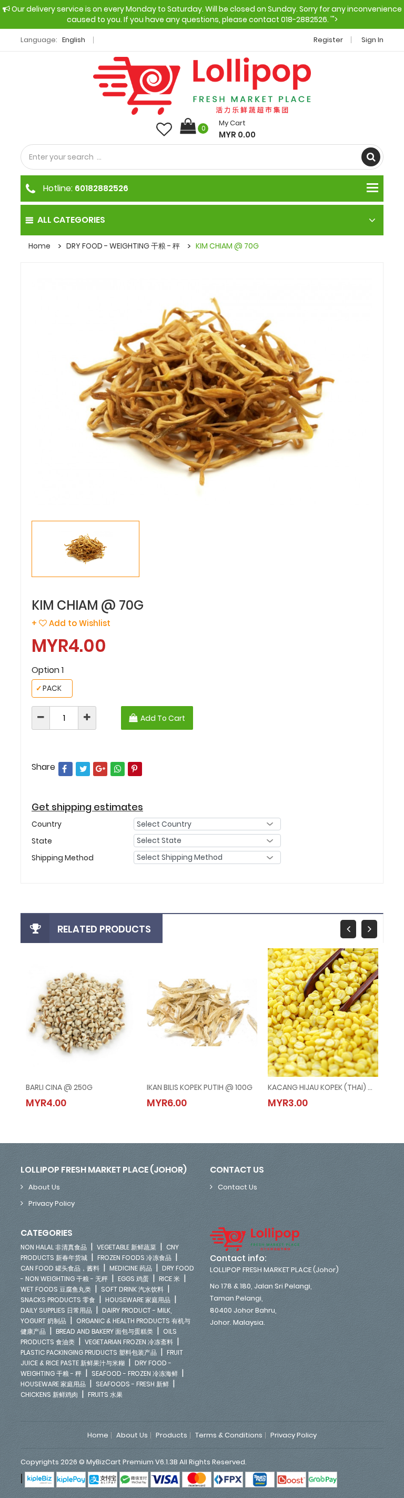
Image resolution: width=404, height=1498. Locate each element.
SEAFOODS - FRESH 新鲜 (132, 1384)
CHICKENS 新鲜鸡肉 (49, 1394)
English (74, 40)
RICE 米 (169, 1278)
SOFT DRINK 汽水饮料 (132, 1289)
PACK (49, 688)
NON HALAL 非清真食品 (54, 1247)
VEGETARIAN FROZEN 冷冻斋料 (129, 1341)
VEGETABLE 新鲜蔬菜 (126, 1247)
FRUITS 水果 (105, 1394)
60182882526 (101, 188)
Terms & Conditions (228, 1435)
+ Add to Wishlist (71, 623)
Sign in (372, 39)
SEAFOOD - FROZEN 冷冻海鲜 (135, 1373)
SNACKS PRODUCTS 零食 (58, 1299)
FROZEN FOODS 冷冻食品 (134, 1257)
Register (328, 39)
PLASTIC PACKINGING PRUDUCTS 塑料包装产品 (89, 1352)
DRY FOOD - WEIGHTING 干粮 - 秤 (123, 246)
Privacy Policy (51, 1203)
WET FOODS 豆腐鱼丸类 (56, 1289)
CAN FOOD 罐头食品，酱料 (60, 1268)
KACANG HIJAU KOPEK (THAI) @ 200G (323, 1087)
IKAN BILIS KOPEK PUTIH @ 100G (199, 1087)
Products (171, 1435)
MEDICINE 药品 (130, 1268)
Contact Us (237, 1187)
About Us (44, 1187)
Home (39, 246)
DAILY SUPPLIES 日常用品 (56, 1310)
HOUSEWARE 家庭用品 (137, 1299)
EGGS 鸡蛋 (133, 1278)
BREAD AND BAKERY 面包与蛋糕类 (104, 1331)
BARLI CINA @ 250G (59, 1087)
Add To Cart (162, 718)
